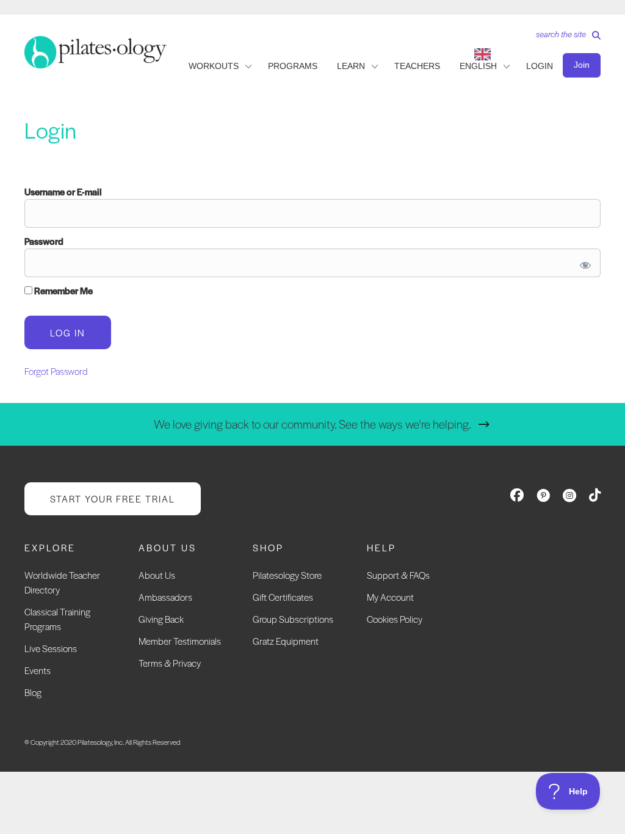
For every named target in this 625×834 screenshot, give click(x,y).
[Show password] (583, 262)
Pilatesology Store (287, 574)
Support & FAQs (398, 574)
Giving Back (161, 618)
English (478, 66)
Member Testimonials (180, 640)
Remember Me (62, 290)
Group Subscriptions (293, 618)
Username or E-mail (63, 191)
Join (582, 65)
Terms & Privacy (170, 662)
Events (37, 670)
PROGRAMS (292, 66)
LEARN (351, 66)
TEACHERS (417, 66)
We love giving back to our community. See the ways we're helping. (312, 424)
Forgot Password (56, 370)
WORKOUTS (214, 66)
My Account (390, 596)
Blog (33, 692)
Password (43, 240)
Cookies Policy (394, 618)
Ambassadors (165, 596)
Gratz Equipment (286, 640)
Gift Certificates (283, 596)
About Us (157, 574)
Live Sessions (50, 648)
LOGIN (539, 66)
